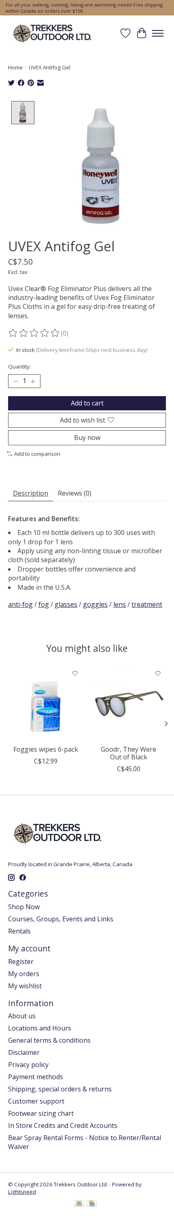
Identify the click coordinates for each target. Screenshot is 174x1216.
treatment (147, 604)
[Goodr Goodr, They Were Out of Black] (128, 703)
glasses (66, 604)
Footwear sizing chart (41, 1113)
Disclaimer (24, 1052)
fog (43, 604)
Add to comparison (37, 453)
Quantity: (19, 366)
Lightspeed (22, 1191)
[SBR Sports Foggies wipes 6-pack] (45, 703)
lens (119, 604)
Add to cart (87, 403)
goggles (95, 604)
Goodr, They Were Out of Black (128, 753)
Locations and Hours (39, 1028)
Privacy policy (28, 1064)
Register (21, 961)
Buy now (87, 437)
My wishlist (25, 985)
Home (15, 67)
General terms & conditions (49, 1040)
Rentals (19, 931)
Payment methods (35, 1076)
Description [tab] (30, 493)
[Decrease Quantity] (16, 381)
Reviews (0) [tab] (74, 493)
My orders (23, 973)
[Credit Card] (92, 1204)
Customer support (36, 1101)
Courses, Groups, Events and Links (60, 918)
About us (22, 1015)
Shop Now (24, 906)
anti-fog (20, 604)
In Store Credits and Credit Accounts (62, 1125)
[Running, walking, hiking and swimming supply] (52, 33)
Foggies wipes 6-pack (45, 749)
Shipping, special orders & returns (60, 1088)
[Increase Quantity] (33, 381)
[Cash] (79, 1204)
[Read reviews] (34, 333)
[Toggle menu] (158, 33)
